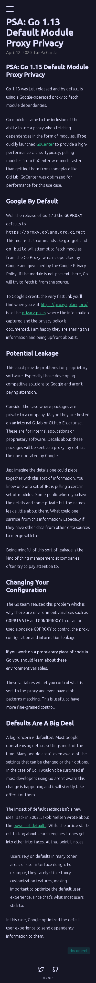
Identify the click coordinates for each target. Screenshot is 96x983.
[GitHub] (55, 969)
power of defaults (29, 825)
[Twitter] (41, 969)
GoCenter (45, 144)
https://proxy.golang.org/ (64, 304)
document (79, 950)
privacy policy (34, 312)
